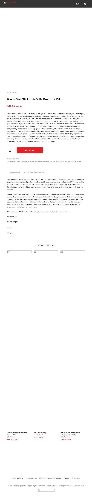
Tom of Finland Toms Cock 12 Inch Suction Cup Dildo (70, 434)
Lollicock (51, 161)
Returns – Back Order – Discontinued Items (43, 478)
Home (9, 92)
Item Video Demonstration (39, 161)
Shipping (67, 478)
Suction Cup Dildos (74, 161)
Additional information (34, 173)
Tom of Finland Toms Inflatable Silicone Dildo (17, 434)
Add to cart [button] (12, 440)
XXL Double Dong (40, 433)
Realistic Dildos (61, 161)
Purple (9, 233)
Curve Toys (20, 161)
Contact (77, 478)
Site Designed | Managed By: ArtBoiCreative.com (65, 486)
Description (14, 173)
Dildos (15, 92)
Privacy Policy (17, 478)
